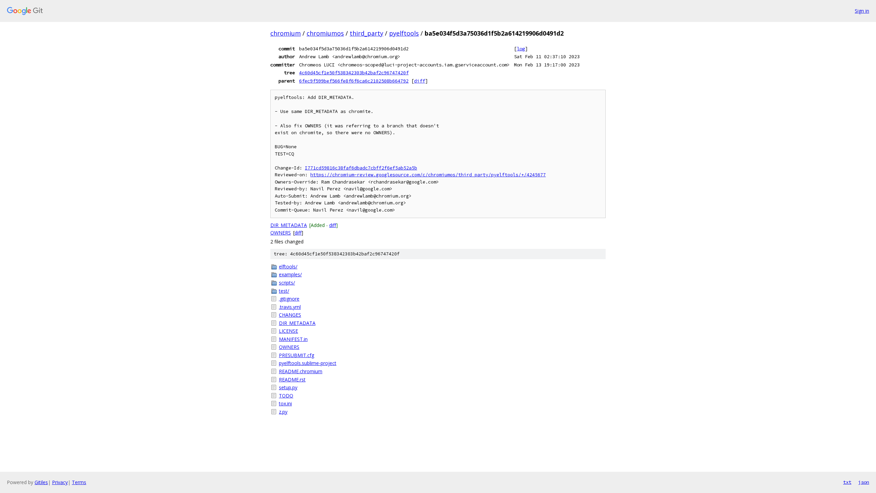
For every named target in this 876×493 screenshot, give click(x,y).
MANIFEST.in (293, 339)
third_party (366, 33)
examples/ (290, 274)
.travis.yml (290, 307)
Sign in (862, 11)
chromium (285, 33)
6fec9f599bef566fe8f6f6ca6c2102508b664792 (354, 81)
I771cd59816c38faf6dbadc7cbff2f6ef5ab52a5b (361, 168)
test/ (284, 291)
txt (847, 482)
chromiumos (325, 33)
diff (419, 81)
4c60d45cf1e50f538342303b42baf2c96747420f (354, 72)
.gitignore (289, 298)
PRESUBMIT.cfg (296, 355)
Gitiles (41, 482)
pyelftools (404, 33)
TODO (286, 395)
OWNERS (280, 232)
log (521, 49)
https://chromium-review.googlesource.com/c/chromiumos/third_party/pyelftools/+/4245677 (428, 175)
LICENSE (288, 331)
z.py (283, 411)
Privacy (60, 482)
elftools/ (288, 266)
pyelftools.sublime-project (307, 363)
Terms (79, 482)
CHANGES (290, 315)
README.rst (292, 379)
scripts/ (287, 282)
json (863, 482)
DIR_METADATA (288, 225)
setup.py (288, 387)
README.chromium (300, 371)
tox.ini (285, 403)
